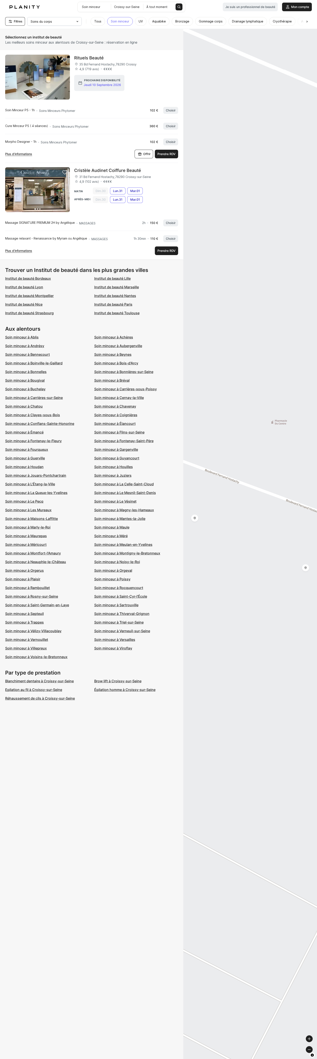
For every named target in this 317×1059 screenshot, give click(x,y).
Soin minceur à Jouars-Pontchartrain (35, 475)
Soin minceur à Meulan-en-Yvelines (123, 544)
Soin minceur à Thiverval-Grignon (121, 613)
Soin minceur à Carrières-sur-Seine (34, 397)
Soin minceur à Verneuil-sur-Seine (122, 631)
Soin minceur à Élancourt (115, 423)
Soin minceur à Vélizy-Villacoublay (33, 631)
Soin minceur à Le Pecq (24, 501)
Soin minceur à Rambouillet (27, 588)
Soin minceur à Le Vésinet (115, 501)
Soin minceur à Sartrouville (116, 605)
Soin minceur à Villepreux (26, 648)
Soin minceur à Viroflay (113, 648)
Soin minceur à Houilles (113, 467)
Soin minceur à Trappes (24, 622)
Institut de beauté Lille (112, 278)
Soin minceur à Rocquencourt (118, 588)
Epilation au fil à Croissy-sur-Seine (33, 689)
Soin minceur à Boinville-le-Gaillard (34, 363)
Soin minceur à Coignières (115, 415)
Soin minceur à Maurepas (26, 536)
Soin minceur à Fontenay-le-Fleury (33, 441)
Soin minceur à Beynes (113, 354)
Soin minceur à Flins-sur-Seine (119, 432)
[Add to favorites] (64, 59)
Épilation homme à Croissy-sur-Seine (124, 689)
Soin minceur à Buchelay (25, 389)
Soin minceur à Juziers (113, 475)
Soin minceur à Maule (111, 527)
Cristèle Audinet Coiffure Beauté (107, 170)
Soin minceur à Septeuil (24, 613)
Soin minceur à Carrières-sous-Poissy (125, 389)
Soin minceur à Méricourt (26, 544)
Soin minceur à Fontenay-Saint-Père (124, 441)
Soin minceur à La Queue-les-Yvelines (36, 493)
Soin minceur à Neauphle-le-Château (35, 562)
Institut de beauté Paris (113, 304)
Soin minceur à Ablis (22, 337)
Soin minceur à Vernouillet (26, 639)
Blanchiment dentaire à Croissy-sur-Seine (39, 681)
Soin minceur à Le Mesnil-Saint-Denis (125, 493)
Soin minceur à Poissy (112, 579)
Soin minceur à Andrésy (24, 346)
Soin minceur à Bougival (25, 380)
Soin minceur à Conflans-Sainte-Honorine (39, 423)
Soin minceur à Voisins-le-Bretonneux (36, 657)
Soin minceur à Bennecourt (27, 354)
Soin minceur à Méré (111, 536)
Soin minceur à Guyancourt (116, 458)
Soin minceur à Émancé (24, 432)
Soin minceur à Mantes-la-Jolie (119, 518)
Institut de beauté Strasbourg (29, 313)
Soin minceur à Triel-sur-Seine (119, 622)
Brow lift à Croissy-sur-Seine (117, 681)
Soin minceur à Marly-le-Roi (27, 527)
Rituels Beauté (89, 57)
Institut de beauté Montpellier (29, 296)
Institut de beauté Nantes (115, 296)
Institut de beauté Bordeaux (28, 278)
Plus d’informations (18, 154)
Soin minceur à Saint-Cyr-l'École (120, 596)
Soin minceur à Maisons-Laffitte (31, 518)
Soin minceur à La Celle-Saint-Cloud (124, 484)
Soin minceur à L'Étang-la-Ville (30, 484)
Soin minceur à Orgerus (24, 570)
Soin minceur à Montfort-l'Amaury (33, 553)
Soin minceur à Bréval (112, 380)
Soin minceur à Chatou (24, 406)
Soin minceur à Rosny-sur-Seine (31, 596)
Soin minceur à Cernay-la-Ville (119, 397)
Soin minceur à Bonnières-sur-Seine (123, 372)
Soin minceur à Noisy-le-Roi (117, 562)
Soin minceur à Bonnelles (26, 372)
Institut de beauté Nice (23, 304)
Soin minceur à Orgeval (113, 570)
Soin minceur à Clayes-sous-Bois (32, 415)
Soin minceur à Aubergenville (118, 346)
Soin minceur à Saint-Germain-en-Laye (37, 605)
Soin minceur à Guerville (25, 458)
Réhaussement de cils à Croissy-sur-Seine (40, 698)
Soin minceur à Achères (113, 337)
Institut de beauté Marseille (116, 287)
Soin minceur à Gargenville (116, 449)
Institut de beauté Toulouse (117, 313)
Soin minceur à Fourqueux (26, 449)
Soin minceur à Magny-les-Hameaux (124, 510)
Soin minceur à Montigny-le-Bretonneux (127, 553)
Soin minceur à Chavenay (115, 406)
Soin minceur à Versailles (114, 639)
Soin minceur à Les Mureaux (28, 510)
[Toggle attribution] (312, 1055)
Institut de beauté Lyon (24, 287)
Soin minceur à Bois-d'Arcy (116, 363)
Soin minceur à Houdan (24, 467)
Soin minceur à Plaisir (22, 579)
